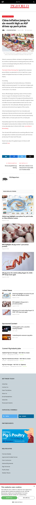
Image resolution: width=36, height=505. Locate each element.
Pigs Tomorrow (6, 466)
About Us (4, 393)
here (8, 143)
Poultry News (5, 469)
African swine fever (8, 16)
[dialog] (18, 495)
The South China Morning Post (10, 70)
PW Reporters (11, 30)
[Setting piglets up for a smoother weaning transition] (6, 329)
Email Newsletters (7, 396)
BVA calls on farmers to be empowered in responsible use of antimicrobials (26, 167)
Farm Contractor (6, 460)
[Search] (33, 2)
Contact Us (5, 387)
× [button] (34, 486)
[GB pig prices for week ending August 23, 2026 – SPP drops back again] (18, 261)
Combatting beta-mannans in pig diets (22, 335)
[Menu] (3, 2)
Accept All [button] (9, 497)
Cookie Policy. (23, 494)
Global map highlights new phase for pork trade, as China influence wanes (17, 217)
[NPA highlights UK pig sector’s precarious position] (18, 233)
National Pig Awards (7, 463)
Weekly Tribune (6, 473)
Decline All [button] (26, 497)
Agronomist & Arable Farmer (9, 457)
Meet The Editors (6, 390)
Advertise (4, 384)
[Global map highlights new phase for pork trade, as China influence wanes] (18, 204)
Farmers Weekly (6, 454)
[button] (18, 502)
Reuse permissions (7, 403)
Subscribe (4, 399)
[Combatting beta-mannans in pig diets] (6, 337)
